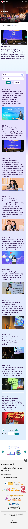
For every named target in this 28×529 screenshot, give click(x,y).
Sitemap (10, 514)
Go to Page (4, 433)
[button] (9, 68)
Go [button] (16, 433)
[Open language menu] (22, 1)
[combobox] (13, 74)
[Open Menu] (26, 1)
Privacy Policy (14, 515)
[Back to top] (25, 460)
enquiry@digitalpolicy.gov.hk (10, 477)
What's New (9, 25)
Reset (17, 82)
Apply (8, 82)
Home (5, 514)
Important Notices (18, 514)
